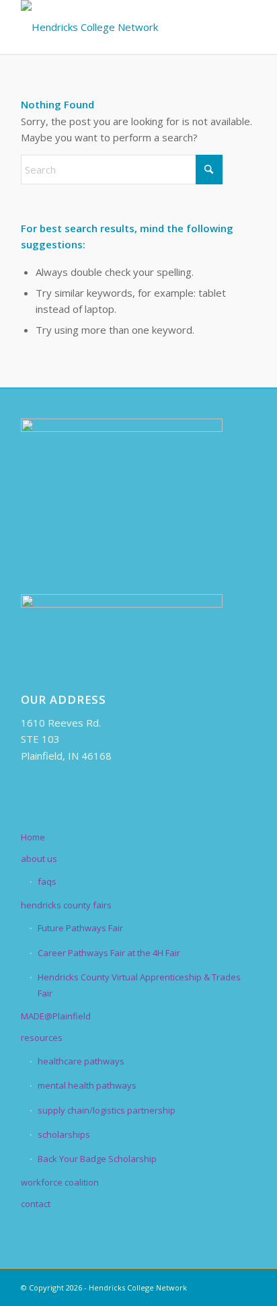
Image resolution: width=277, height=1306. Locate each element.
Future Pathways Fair (80, 928)
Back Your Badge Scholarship (97, 1159)
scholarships (64, 1134)
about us (39, 858)
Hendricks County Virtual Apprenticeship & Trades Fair (139, 985)
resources (42, 1037)
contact (35, 1204)
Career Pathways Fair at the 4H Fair (109, 953)
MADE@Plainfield (56, 1016)
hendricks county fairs (66, 905)
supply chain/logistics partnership (106, 1110)
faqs (47, 881)
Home (33, 837)
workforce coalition (60, 1182)
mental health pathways (87, 1085)
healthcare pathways (81, 1061)
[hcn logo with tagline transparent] (115, 27)
